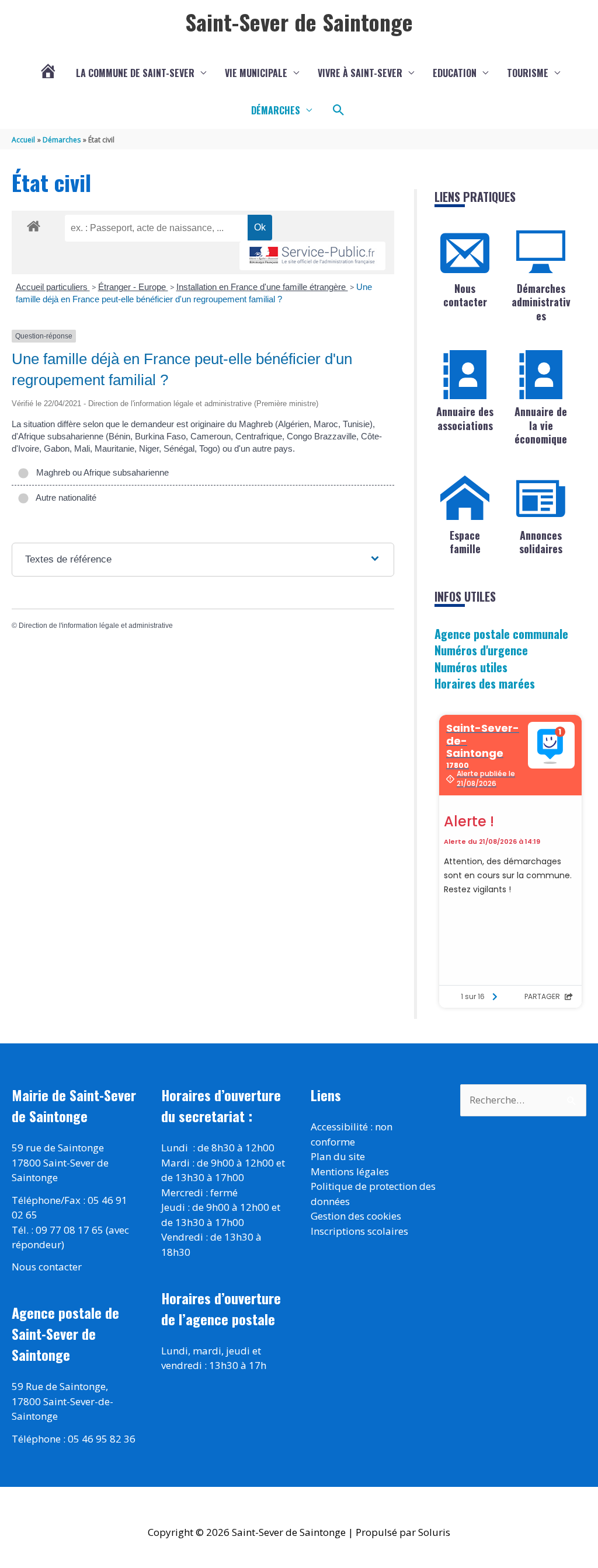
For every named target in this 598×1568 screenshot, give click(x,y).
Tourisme (527, 73)
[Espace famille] (464, 498)
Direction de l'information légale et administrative (96, 625)
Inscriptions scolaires (359, 1231)
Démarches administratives (541, 302)
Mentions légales (350, 1171)
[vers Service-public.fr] (312, 256)
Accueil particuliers (53, 287)
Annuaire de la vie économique (540, 425)
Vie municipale (256, 73)
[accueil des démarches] (33, 224)
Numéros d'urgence (481, 650)
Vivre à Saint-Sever (360, 73)
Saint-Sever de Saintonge (299, 21)
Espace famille (465, 542)
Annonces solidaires (540, 542)
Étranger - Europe (133, 287)
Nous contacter (465, 295)
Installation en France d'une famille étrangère (262, 287)
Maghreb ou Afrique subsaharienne (100, 472)
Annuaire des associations (464, 418)
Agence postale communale (501, 633)
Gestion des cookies (356, 1216)
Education (455, 73)
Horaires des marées (484, 683)
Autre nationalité (64, 497)
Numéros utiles (470, 667)
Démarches (275, 110)
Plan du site (338, 1156)
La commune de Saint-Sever (135, 73)
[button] (338, 110)
